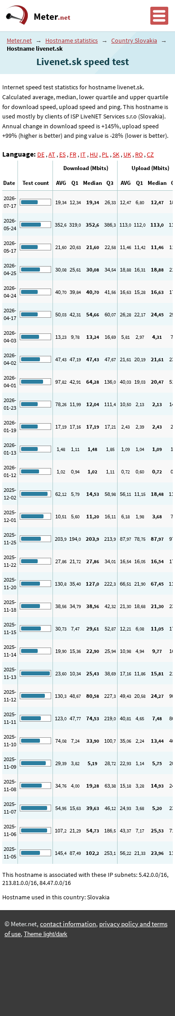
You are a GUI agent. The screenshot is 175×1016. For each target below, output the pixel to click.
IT (83, 154)
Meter (52, 16)
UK (127, 154)
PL (105, 154)
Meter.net (19, 40)
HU (94, 154)
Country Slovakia (134, 40)
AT (51, 154)
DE (40, 154)
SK (116, 154)
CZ (150, 154)
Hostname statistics (71, 40)
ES (62, 154)
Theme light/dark (45, 934)
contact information (68, 924)
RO (139, 154)
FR (73, 154)
